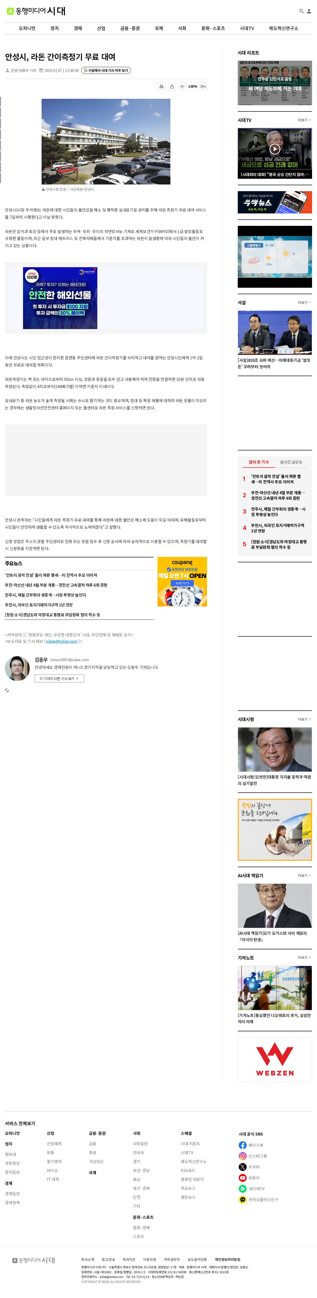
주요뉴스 (188, 1188)
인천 (136, 1197)
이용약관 (149, 1259)
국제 (159, 28)
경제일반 (12, 1193)
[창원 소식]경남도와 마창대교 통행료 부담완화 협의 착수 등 (52, 615)
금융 (92, 1143)
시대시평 (246, 719)
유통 (50, 1152)
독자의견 (129, 1259)
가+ (203, 86)
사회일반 (140, 1143)
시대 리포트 (248, 52)
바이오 (52, 1170)
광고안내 (108, 1259)
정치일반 (12, 1172)
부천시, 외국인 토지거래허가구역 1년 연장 (39, 605)
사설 (242, 302)
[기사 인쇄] (161, 86)
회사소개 (87, 1259)
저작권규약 (172, 1259)
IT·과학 (53, 1179)
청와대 (10, 1154)
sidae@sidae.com (62, 641)
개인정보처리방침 (227, 1259)
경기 (136, 1161)
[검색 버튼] (302, 11)
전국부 (138, 1152)
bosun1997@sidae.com (70, 660)
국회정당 (12, 1163)
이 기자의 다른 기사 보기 (57, 678)
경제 (78, 28)
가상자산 (96, 1161)
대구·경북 (141, 1188)
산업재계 (54, 1143)
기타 (136, 1206)
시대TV (247, 28)
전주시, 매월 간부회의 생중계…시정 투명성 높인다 (45, 595)
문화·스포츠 (213, 28)
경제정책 (12, 1202)
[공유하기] (172, 86)
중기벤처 (54, 1161)
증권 (92, 1152)
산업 (101, 28)
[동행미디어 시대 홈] (36, 11)
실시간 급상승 (291, 462)
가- (182, 86)
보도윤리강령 (197, 1259)
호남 (136, 1179)
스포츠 (138, 1236)
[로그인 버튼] (309, 11)
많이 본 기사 (259, 462)
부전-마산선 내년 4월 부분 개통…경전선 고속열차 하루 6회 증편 (56, 585)
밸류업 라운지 (192, 1179)
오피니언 (27, 28)
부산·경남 (141, 1170)
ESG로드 (188, 1170)
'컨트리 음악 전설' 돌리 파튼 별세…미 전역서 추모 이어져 (51, 575)
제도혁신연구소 (283, 28)
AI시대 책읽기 (251, 875)
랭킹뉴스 (188, 1197)
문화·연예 (141, 1227)
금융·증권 (130, 28)
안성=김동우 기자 (23, 70)
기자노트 (246, 957)
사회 (182, 28)
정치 (55, 28)
